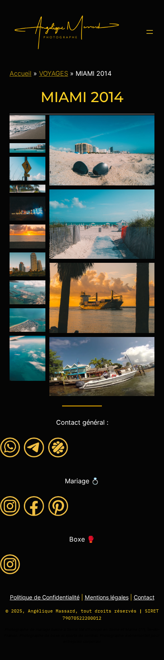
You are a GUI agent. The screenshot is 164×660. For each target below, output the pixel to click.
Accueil (20, 73)
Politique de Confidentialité (45, 597)
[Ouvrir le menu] (149, 32)
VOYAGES (53, 73)
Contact (144, 597)
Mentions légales (107, 597)
